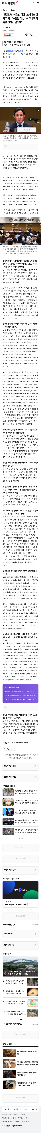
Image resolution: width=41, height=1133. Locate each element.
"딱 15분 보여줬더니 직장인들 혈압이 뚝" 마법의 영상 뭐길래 (27, 1063)
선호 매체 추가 (9, 35)
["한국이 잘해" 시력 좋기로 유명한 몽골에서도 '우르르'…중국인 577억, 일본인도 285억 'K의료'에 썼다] (8, 834)
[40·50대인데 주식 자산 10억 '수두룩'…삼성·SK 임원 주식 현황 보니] (8, 825)
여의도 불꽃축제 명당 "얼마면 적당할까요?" (27, 1074)
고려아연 (11, 51)
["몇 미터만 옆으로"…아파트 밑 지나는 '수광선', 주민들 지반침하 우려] (32, 1006)
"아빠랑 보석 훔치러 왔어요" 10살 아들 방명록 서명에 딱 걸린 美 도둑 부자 (15, 983)
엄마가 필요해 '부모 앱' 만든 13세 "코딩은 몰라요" (26, 1084)
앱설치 (16, 1109)
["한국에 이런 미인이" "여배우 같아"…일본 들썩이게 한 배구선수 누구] (8, 815)
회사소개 (4, 1114)
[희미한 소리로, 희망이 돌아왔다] (9, 1056)
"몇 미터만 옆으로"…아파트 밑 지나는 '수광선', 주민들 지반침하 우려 (15, 1003)
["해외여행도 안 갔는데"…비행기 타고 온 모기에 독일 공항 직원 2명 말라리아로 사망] (32, 996)
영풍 (20, 51)
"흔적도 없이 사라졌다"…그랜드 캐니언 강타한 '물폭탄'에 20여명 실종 (15, 1014)
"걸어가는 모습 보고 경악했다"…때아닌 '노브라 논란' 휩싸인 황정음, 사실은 (26, 792)
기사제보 (20, 1118)
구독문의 (13, 1118)
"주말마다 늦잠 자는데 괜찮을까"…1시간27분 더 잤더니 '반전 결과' (20, 695)
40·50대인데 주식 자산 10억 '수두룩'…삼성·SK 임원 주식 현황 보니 (26, 821)
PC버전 (25, 1109)
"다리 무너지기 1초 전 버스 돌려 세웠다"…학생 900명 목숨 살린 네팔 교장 (20, 699)
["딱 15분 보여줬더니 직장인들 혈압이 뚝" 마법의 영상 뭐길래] (9, 1067)
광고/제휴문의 (13, 1114)
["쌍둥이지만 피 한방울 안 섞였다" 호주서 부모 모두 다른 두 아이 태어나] (8, 805)
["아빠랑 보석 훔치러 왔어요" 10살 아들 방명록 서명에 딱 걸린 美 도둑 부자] (32, 985)
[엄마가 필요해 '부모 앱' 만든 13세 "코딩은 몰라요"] (9, 1088)
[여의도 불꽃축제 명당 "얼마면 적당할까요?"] (9, 1077)
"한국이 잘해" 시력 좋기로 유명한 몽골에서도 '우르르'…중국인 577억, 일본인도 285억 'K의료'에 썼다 (26, 831)
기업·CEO (12, 10)
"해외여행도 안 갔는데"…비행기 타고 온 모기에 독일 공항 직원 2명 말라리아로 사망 (15, 993)
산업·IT (5, 10)
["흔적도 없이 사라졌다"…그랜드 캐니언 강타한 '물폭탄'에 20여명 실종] (32, 1016)
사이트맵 (34, 1109)
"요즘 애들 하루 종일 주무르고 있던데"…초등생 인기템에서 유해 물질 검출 (20, 691)
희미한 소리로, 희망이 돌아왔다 (27, 1053)
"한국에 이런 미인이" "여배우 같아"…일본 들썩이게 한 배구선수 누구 (26, 811)
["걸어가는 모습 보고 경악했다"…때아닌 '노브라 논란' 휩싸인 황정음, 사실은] (8, 795)
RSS (26, 1118)
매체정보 (24, 1121)
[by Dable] (35, 1025)
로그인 (7, 1109)
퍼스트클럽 (5, 1118)
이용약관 (17, 1121)
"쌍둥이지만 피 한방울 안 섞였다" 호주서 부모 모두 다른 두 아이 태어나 (26, 802)
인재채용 (22, 1114)
